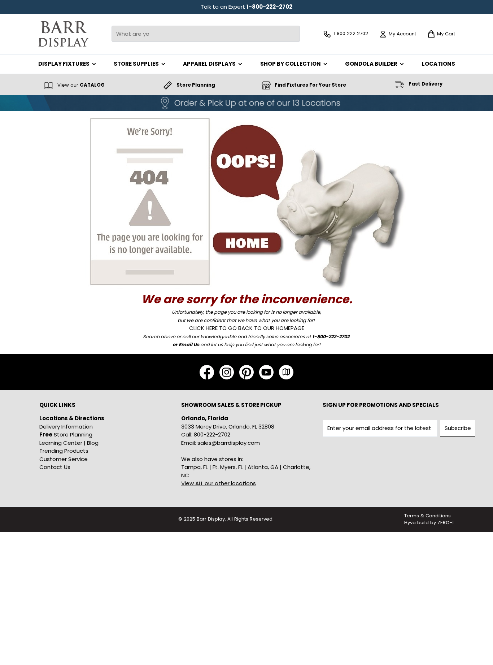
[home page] (246, 201)
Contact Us (54, 467)
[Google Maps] (286, 372)
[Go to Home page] (63, 34)
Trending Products (63, 451)
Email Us (189, 344)
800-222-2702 (212, 434)
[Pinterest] (246, 372)
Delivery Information (66, 426)
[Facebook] (207, 372)
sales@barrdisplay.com (228, 443)
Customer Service (63, 459)
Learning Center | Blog (69, 443)
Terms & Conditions (427, 515)
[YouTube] (266, 372)
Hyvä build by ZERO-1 (429, 522)
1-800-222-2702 (269, 6)
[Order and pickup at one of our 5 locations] (246, 103)
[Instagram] (226, 372)
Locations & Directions (71, 418)
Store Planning (65, 434)
